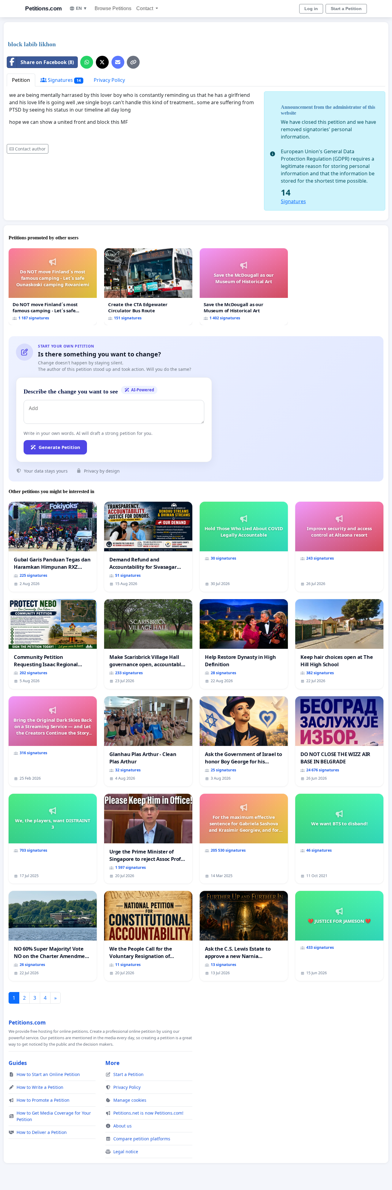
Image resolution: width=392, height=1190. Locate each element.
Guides (18, 1062)
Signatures (64, 80)
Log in (311, 8)
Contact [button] (145, 8)
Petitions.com (43, 8)
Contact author (30, 149)
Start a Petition (346, 8)
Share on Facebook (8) (47, 62)
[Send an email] (117, 62)
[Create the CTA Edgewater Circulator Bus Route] (148, 286)
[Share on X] (102, 62)
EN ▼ (81, 8)
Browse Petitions (113, 8)
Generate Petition (59, 447)
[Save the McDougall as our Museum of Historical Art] (244, 286)
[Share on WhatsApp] (86, 62)
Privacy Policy (109, 80)
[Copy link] (133, 62)
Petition (21, 80)
